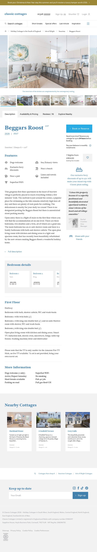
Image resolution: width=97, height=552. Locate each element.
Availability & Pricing (29, 114)
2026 (7, 133)
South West (42, 512)
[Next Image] (90, 60)
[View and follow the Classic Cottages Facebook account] (78, 489)
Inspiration (76, 24)
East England (7, 516)
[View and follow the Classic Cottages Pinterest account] (86, 489)
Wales (62, 512)
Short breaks (37, 24)
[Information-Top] (90, 146)
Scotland (16, 516)
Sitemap (5, 531)
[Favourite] (87, 157)
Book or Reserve (80, 128)
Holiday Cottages (29, 512)
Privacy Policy (16, 531)
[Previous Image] (6, 60)
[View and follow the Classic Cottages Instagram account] (74, 489)
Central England (71, 512)
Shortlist (72, 14)
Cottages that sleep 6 (47, 474)
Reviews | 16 (48, 114)
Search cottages (15, 23)
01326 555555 (43, 14)
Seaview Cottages (65, 474)
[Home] (6, 31)
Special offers (51, 24)
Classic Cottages (10, 512)
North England (83, 512)
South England (53, 512)
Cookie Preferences (41, 531)
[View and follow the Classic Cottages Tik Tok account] (82, 489)
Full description (15, 251)
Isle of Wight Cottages (83, 474)
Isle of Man (26, 516)
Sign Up (59, 14)
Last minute (64, 24)
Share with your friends (82, 237)
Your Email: (16, 495)
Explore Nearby (65, 114)
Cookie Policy (27, 531)
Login (85, 14)
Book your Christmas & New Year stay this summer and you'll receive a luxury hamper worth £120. (48, 3)
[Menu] (88, 24)
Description (10, 114)
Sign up (82, 495)
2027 (15, 133)
